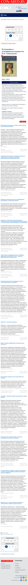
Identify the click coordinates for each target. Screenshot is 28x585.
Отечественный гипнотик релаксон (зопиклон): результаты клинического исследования (11, 437)
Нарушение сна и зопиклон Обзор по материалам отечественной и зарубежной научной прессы (12, 503)
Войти (19, 7)
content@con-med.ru (5, 568)
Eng (20, 10)
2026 (19, 29)
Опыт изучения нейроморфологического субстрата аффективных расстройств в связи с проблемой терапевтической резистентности (12, 256)
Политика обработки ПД (20, 569)
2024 (12, 29)
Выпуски (9, 19)
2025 (16, 29)
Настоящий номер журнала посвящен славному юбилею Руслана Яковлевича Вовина (13, 126)
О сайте (16, 563)
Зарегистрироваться (22, 8)
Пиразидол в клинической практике (9, 322)
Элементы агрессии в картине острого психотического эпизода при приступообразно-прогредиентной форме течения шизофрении (13, 472)
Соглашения (17, 567)
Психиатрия (21, 19)
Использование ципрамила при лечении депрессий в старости (12, 377)
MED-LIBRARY (4, 19)
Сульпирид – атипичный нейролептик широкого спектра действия (14, 396)
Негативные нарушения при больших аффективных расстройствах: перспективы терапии (12, 200)
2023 (9, 29)
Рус (17, 10)
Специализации (14, 19)
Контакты (17, 572)
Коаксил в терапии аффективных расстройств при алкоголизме (12, 343)
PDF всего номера (14, 82)
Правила (17, 565)
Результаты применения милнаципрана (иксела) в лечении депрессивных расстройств (12, 281)
